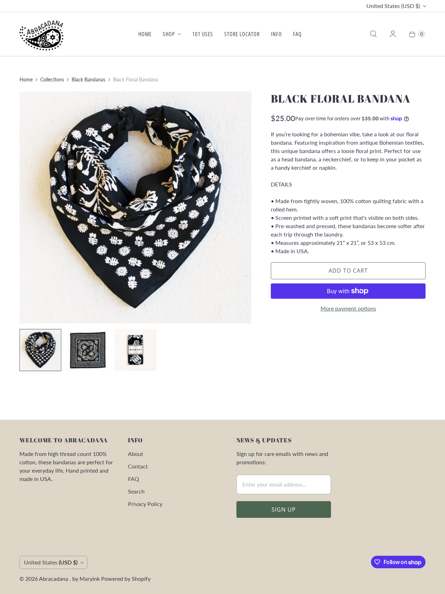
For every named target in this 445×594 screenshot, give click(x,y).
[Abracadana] (42, 34)
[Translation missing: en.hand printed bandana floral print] (88, 350)
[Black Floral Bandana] (135, 207)
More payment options (348, 308)
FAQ (297, 34)
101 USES (202, 34)
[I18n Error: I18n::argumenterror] (40, 350)
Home (26, 79)
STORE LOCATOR (242, 34)
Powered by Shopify (126, 578)
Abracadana (54, 578)
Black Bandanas (88, 79)
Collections (52, 79)
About (135, 453)
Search (136, 491)
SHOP (169, 34)
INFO (276, 34)
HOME (145, 34)
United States (393, 5)
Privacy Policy (145, 503)
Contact (138, 466)
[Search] (373, 34)
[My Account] (393, 34)
